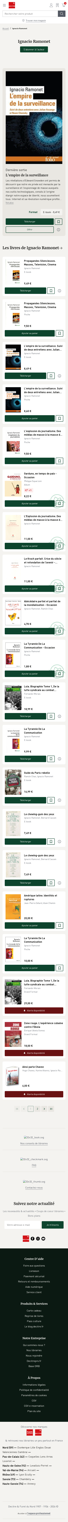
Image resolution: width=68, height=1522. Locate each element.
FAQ (34, 1165)
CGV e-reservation (34, 1405)
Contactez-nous (34, 1187)
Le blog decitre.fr (34, 1326)
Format (33, 212)
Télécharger (29, 221)
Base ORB (34, 1366)
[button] (34, 190)
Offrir (29, 229)
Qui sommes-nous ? (34, 1345)
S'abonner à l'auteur (34, 49)
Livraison (34, 1270)
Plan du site (34, 1411)
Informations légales (34, 1384)
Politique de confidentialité (34, 1389)
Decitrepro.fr (34, 1360)
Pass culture (34, 1321)
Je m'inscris (52, 1224)
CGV (34, 1400)
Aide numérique (34, 1286)
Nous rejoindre (34, 1355)
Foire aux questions (34, 1265)
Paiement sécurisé (34, 1276)
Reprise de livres (34, 1315)
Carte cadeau (34, 1310)
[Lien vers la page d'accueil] (12, 5)
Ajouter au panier (30, 333)
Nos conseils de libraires (34, 1143)
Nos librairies (34, 1350)
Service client (34, 1292)
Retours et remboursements (34, 1281)
